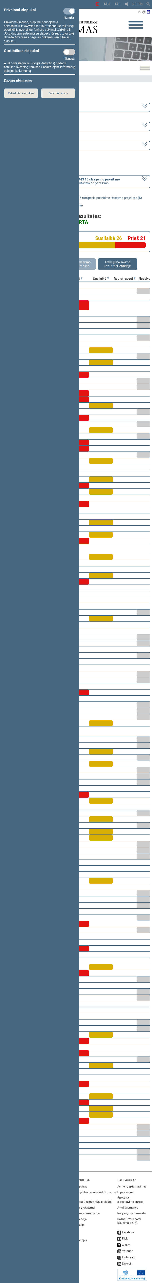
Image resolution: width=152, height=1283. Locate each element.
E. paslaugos (125, 1192)
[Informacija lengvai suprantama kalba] (148, 12)
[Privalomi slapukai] (69, 11)
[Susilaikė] (108, 279)
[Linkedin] (119, 1263)
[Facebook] (119, 1232)
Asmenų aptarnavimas (131, 1186)
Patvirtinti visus (58, 93)
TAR (117, 4)
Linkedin (127, 1263)
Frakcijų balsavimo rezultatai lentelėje (117, 264)
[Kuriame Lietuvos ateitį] (132, 1279)
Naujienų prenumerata (131, 1213)
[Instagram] (119, 1257)
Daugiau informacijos (18, 80)
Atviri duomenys (127, 1207)
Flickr (125, 1238)
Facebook (128, 1232)
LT (134, 4)
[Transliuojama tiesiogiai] (97, 5)
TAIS (106, 4)
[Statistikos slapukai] (69, 52)
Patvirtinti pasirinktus (21, 93)
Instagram (128, 1257)
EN (140, 4)
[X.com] (119, 1244)
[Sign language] (143, 12)
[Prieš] (82, 279)
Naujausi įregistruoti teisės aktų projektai (86, 1201)
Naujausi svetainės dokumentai (80, 1213)
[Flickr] (119, 1238)
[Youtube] (119, 1251)
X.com (126, 1244)
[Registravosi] (135, 279)
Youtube (127, 1251)
